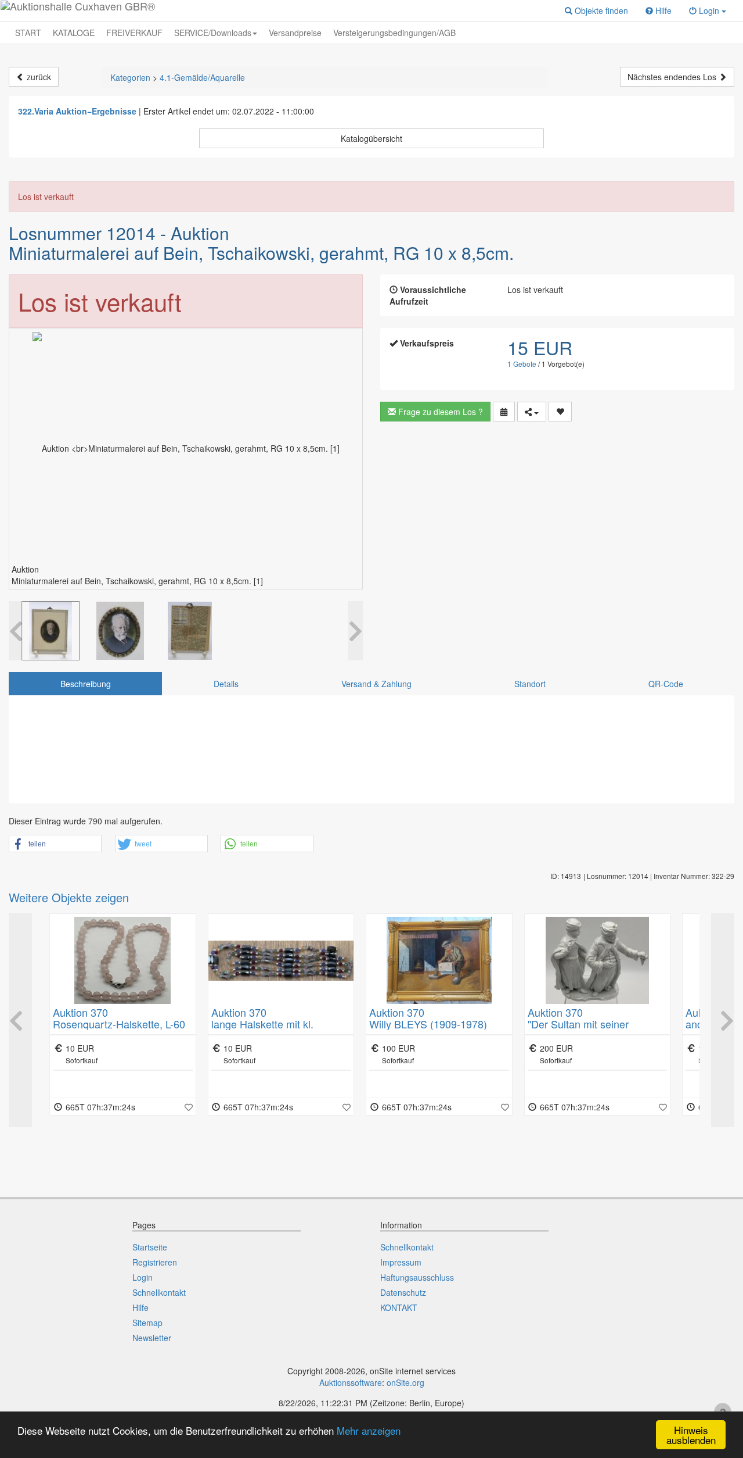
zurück (37, 77)
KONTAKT (398, 1307)
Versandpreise (295, 32)
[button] (596, 10)
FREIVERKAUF (134, 32)
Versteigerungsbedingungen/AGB (394, 32)
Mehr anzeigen (369, 1430)
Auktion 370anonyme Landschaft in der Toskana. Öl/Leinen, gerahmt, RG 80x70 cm (596, 1029)
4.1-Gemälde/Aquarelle (202, 77)
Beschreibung (85, 683)
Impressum (400, 1262)
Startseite (149, 1247)
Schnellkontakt (159, 1292)
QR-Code (665, 683)
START (28, 32)
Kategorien (130, 77)
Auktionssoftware (350, 1382)
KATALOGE (74, 32)
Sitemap (147, 1322)
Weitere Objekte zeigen (69, 897)
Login (142, 1277)
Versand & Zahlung (376, 683)
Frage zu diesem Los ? (439, 411)
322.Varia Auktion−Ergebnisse (77, 111)
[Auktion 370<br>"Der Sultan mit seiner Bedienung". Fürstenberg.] (439, 960)
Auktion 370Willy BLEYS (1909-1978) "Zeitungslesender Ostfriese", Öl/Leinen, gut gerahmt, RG (278, 1029)
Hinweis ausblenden (691, 1435)
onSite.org (405, 1382)
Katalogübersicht (371, 138)
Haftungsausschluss (417, 1277)
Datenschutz (403, 1292)
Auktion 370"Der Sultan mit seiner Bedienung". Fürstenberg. (428, 1024)
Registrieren (154, 1262)
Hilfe (140, 1307)
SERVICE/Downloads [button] (212, 32)
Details (226, 683)
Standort (530, 683)
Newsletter (151, 1337)
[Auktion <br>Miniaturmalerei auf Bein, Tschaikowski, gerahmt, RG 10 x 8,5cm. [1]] (50, 630)
